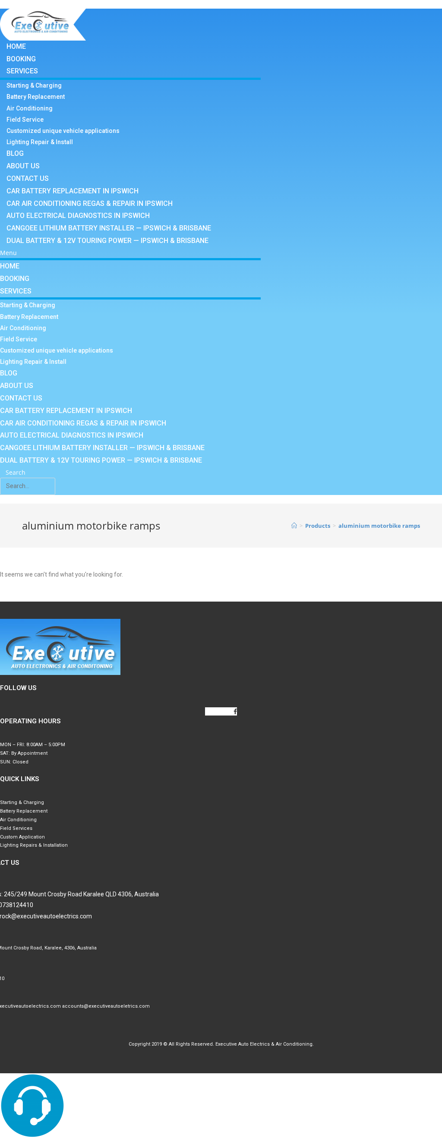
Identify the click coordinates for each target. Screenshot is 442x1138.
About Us (23, 166)
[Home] (294, 526)
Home (16, 46)
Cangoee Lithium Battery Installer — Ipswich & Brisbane (108, 228)
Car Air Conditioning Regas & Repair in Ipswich (89, 203)
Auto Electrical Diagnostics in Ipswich (78, 215)
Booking (21, 59)
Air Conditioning (29, 108)
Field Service (25, 119)
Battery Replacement (35, 96)
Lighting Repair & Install (39, 142)
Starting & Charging (34, 85)
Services (22, 71)
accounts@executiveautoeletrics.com (106, 1006)
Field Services (16, 828)
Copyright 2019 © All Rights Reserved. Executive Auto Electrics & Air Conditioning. (221, 1044)
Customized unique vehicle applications (63, 130)
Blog (15, 153)
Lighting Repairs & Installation (34, 845)
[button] (130, 252)
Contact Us (27, 178)
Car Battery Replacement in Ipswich (72, 191)
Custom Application (22, 837)
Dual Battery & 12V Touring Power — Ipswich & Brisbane (107, 240)
